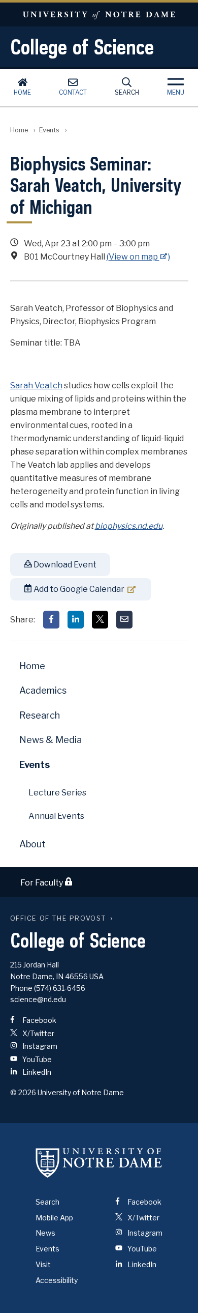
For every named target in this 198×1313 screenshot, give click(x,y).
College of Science (82, 47)
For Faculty (42, 883)
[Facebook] (51, 620)
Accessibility (57, 1280)
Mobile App (54, 1217)
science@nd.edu (38, 999)
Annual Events (56, 816)
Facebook (38, 1020)
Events (49, 130)
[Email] (124, 620)
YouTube (36, 1059)
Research (39, 715)
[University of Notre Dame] (99, 1163)
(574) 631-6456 (59, 988)
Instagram (39, 1046)
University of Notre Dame (99, 14)
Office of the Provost (58, 918)
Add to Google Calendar (78, 589)
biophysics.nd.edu (128, 526)
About (32, 844)
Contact (73, 92)
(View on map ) (139, 257)
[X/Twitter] (100, 620)
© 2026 (23, 1092)
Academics (43, 690)
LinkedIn (36, 1072)
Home (22, 92)
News (45, 1233)
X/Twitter (37, 1033)
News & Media (50, 739)
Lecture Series (57, 792)
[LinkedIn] (76, 620)
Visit (43, 1264)
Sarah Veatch (36, 385)
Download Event (64, 564)
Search (127, 92)
